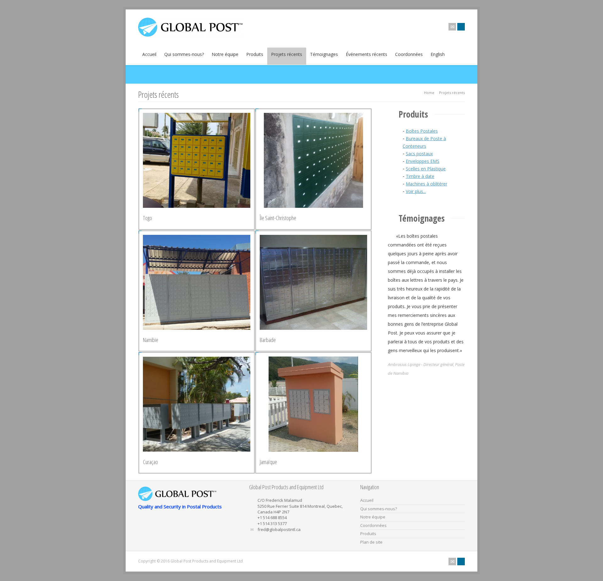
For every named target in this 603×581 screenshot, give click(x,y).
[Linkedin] (461, 26)
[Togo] (196, 114)
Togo (147, 218)
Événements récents (366, 54)
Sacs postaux (419, 154)
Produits (254, 54)
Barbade (268, 340)
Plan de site (371, 542)
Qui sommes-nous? (184, 54)
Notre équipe (225, 54)
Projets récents (286, 54)
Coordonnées (409, 54)
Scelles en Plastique (426, 169)
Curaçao (150, 462)
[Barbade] (313, 236)
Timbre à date (420, 176)
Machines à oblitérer (426, 184)
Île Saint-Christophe (278, 218)
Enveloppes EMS (422, 161)
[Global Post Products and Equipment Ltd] (190, 35)
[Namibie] (196, 236)
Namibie (150, 340)
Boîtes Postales (422, 131)
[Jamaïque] (313, 357)
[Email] (452, 26)
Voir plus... (416, 191)
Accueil (149, 54)
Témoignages (324, 54)
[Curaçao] (196, 357)
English (438, 54)
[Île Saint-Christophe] (313, 114)
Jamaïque (268, 462)
